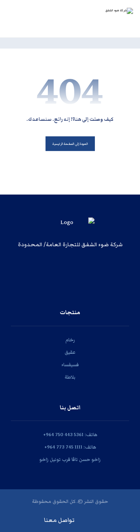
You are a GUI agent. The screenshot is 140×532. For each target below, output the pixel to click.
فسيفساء (70, 365)
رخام (70, 340)
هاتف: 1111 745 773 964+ (70, 447)
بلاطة (70, 377)
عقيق (70, 352)
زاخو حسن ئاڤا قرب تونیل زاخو (70, 459)
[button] (76, 268)
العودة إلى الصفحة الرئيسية (70, 143)
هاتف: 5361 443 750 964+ (70, 434)
